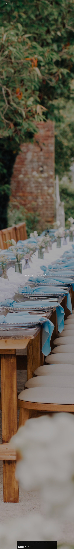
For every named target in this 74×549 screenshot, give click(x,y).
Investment (15, 3)
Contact (18, 3)
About (12, 3)
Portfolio (14, 3)
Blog (17, 3)
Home (11, 3)
